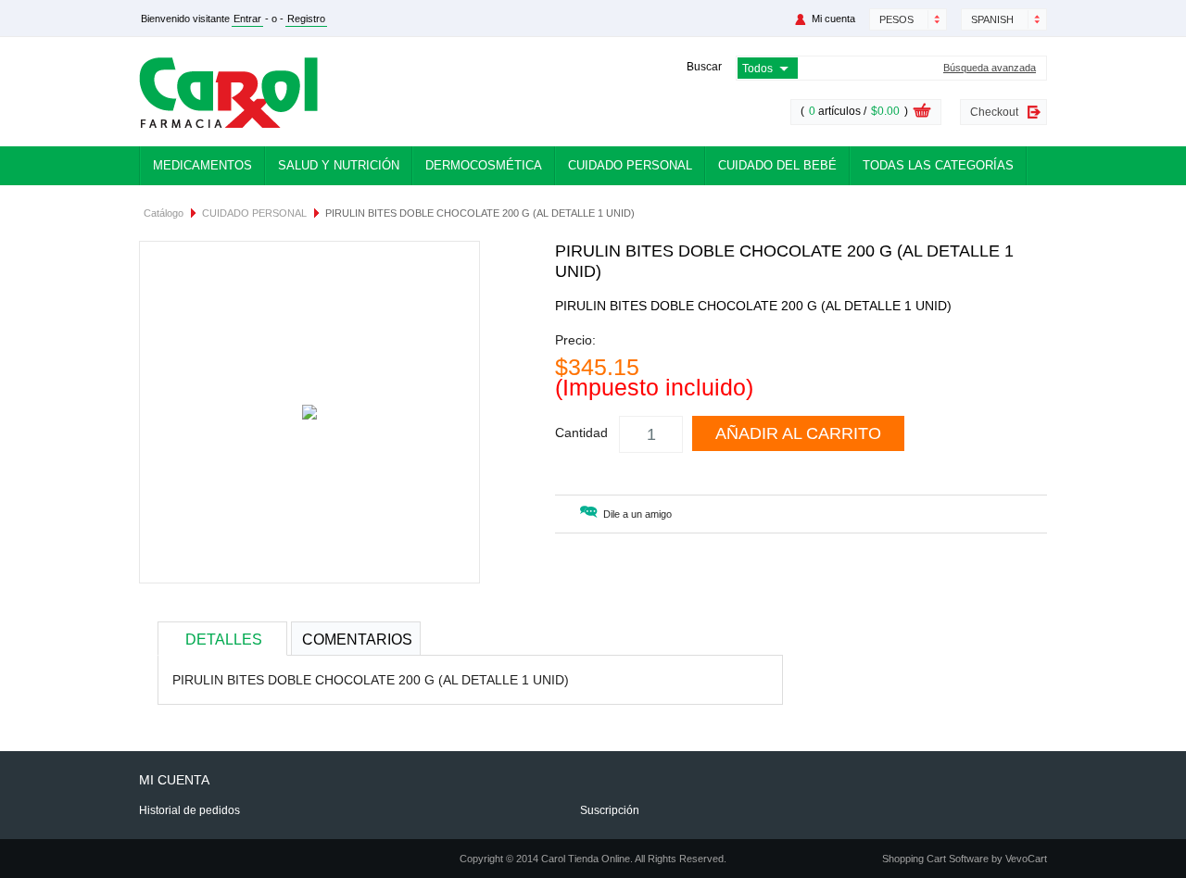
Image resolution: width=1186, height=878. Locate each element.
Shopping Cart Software (935, 858)
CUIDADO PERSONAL (254, 213)
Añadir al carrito (798, 433)
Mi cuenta (833, 18)
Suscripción (609, 810)
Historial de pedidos (189, 810)
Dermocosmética (483, 165)
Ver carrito (922, 113)
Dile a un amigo (637, 514)
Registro (306, 18)
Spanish (992, 19)
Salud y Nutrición (338, 165)
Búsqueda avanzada (989, 68)
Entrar (247, 18)
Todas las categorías (938, 165)
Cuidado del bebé (777, 165)
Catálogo (163, 213)
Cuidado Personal (630, 165)
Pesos (896, 19)
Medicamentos (202, 165)
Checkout (994, 112)
